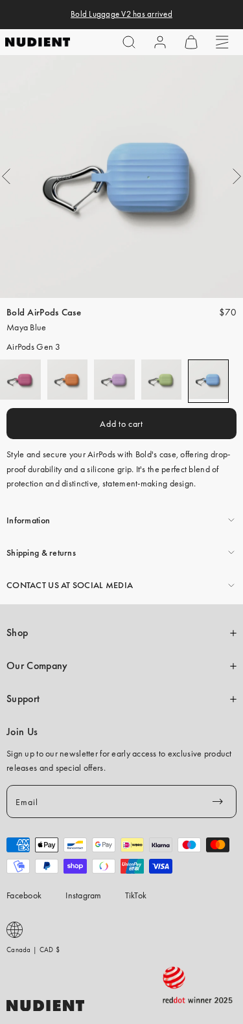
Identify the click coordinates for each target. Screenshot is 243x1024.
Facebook (23, 895)
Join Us (22, 731)
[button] (129, 42)
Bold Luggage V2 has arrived (121, 14)
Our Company (36, 665)
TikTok (136, 895)
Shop (17, 632)
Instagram (83, 895)
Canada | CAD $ (33, 949)
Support (23, 698)
